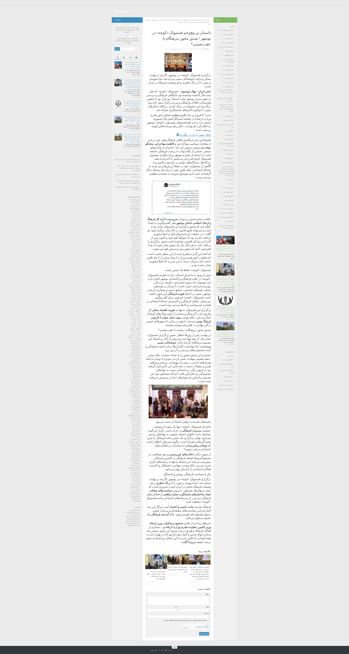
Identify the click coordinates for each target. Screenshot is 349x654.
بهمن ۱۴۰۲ (137, 265)
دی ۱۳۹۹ (137, 346)
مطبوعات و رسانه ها (190, 22)
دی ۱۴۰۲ (137, 267)
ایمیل (207, 607)
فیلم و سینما (229, 200)
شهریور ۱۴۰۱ (136, 302)
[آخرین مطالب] (118, 58)
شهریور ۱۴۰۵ (136, 200)
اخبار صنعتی (129, 105)
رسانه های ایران (228, 376)
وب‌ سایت (206, 613)
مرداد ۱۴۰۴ (137, 226)
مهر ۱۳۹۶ (137, 431)
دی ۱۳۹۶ (137, 424)
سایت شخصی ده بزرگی (226, 385)
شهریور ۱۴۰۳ (136, 250)
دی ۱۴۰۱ (137, 293)
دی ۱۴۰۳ (137, 241)
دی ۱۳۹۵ (137, 450)
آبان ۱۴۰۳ (137, 245)
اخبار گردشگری (128, 138)
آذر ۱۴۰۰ (137, 322)
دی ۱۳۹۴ (137, 477)
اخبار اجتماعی (205, 20)
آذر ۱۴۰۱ (137, 296)
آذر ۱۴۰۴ (137, 217)
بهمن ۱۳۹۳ (137, 501)
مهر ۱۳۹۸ (137, 378)
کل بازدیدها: (136, 525)
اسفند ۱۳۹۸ (136, 367)
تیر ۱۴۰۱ (137, 306)
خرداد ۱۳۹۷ (137, 413)
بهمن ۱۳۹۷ (137, 396)
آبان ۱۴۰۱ (137, 298)
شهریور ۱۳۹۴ (136, 485)
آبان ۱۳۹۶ (137, 429)
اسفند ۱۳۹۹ (136, 341)
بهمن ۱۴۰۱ (137, 291)
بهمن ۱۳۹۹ (137, 343)
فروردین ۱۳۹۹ (136, 365)
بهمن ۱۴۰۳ (137, 239)
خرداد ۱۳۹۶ (137, 439)
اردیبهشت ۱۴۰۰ (135, 337)
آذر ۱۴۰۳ (137, 243)
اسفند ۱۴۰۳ (136, 237)
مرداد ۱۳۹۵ (137, 461)
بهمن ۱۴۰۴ (137, 213)
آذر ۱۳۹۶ (137, 426)
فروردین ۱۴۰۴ (136, 234)
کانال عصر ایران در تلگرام (195, 135)
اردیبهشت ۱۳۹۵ (135, 468)
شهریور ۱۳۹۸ (136, 381)
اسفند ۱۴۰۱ (136, 289)
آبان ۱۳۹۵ (137, 455)
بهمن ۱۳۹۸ (137, 370)
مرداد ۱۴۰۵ (137, 202)
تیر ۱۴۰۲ (137, 280)
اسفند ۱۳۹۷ (136, 394)
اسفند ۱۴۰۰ (136, 315)
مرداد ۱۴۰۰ (137, 330)
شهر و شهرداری (228, 192)
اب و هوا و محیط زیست (226, 30)
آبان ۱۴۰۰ (137, 324)
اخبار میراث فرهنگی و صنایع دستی (132, 140)
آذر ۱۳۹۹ (137, 348)
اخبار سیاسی (177, 20)
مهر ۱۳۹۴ (137, 483)
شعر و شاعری (229, 188)
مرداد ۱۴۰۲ (137, 278)
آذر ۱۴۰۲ (137, 269)
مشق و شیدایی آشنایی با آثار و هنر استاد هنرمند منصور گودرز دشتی (177, 569)
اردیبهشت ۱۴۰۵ (135, 208)
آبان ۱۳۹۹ (137, 350)
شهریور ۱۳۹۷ (136, 407)
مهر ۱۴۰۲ (137, 274)
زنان (128, 66)
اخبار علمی (133, 83)
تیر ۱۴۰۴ (137, 228)
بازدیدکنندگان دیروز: (134, 517)
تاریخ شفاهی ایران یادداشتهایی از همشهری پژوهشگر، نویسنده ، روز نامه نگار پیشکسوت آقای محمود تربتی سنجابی (226, 171)
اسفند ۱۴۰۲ (136, 263)
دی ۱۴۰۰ (137, 320)
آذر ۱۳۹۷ (137, 400)
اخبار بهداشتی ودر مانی (226, 47)
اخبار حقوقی (186, 20)
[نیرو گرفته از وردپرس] (165, 650)
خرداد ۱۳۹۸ (137, 387)
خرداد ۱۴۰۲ (137, 282)
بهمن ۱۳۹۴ (137, 474)
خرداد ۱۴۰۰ (137, 335)
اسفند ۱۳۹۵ (136, 446)
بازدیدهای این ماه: (135, 521)
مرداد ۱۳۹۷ (137, 409)
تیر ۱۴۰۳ (137, 254)
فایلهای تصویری (228, 196)
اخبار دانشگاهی (136, 105)
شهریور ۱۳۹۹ (136, 354)
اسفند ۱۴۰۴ (136, 210)
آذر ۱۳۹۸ (137, 374)
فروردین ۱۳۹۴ (136, 496)
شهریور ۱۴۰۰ (136, 328)
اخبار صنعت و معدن (227, 74)
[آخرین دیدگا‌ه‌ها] (130, 58)
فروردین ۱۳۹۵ (136, 470)
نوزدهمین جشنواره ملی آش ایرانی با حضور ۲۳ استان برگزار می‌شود (132, 72)
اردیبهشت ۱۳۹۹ (135, 363)
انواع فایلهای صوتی (227, 162)
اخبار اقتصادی (195, 20)
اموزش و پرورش (136, 85)
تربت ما (121, 11)
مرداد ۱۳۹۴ (137, 487)
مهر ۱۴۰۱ (137, 300)
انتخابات (230, 154)
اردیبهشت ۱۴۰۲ (135, 285)
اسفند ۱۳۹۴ (136, 472)
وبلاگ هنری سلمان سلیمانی (225, 389)
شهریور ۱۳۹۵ (136, 459)
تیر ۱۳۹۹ (137, 359)
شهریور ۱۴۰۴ (136, 224)
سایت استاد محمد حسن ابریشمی (226, 371)
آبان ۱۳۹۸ (137, 376)
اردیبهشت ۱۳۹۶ (135, 442)
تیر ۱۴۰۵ (137, 204)
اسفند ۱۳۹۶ (136, 420)
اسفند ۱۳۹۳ (136, 498)
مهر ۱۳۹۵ (137, 457)
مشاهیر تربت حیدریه (227, 209)
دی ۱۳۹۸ (137, 372)
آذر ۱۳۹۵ (137, 453)
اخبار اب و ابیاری (228, 34)
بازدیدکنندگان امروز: (134, 512)
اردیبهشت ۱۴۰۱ (135, 311)
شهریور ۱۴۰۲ (136, 276)
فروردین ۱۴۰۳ (136, 261)
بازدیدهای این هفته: (134, 519)
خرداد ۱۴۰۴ (137, 230)
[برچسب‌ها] (137, 58)
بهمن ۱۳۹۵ (137, 448)
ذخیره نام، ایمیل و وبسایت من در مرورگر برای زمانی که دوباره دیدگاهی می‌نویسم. (185, 620)
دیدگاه (207, 594)
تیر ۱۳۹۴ (137, 490)
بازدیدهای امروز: (135, 510)
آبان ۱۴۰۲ (137, 272)
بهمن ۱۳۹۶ (137, 422)
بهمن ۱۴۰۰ (137, 317)
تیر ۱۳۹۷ (137, 411)
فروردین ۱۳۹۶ (136, 444)
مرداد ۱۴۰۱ (137, 304)
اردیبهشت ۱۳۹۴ (135, 494)
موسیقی (180, 22)
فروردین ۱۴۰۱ (136, 313)
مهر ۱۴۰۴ (137, 221)
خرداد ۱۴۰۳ (137, 256)
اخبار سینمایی (229, 70)
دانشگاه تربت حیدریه (227, 360)
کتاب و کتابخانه (228, 204)
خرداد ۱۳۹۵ (137, 466)
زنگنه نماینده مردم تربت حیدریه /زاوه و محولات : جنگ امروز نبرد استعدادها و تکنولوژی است (128, 168)
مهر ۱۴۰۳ (137, 248)
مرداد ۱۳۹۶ (137, 435)
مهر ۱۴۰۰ (137, 326)
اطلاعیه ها (230, 139)
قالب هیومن (154, 650)
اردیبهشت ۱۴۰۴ (135, 232)
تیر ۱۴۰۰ (137, 333)
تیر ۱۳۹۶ (137, 437)
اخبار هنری (201, 22)
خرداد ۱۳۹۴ (137, 492)
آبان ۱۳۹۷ (137, 402)
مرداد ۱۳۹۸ (137, 383)
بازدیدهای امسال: (135, 523)
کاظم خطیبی (204, 49)
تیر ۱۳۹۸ (137, 385)
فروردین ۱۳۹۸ (136, 391)
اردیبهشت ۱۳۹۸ (135, 389)
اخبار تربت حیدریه (228, 381)
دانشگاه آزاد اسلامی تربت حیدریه (226, 365)
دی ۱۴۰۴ (137, 215)
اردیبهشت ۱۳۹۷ (135, 415)
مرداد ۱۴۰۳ (137, 252)
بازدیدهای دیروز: (135, 514)
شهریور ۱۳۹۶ (136, 433)
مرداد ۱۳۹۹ (137, 357)
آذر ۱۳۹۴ (137, 479)
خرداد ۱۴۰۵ (137, 206)
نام (175, 607)
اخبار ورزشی (229, 135)
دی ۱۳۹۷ (137, 398)
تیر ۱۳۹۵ (137, 463)
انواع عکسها (229, 158)
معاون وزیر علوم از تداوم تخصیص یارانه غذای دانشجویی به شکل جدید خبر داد (131, 126)
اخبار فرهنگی (168, 20)
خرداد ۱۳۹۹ (137, 361)
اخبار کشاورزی (229, 116)
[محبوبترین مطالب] (124, 58)
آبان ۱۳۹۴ (137, 481)
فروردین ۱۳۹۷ (136, 418)
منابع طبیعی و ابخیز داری (226, 217)
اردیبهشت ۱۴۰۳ (135, 258)
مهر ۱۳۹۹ (137, 352)
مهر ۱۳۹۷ (137, 405)
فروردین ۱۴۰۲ (136, 287)
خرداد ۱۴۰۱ (137, 309)
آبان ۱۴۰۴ (137, 219)
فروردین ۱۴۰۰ (136, 339)
